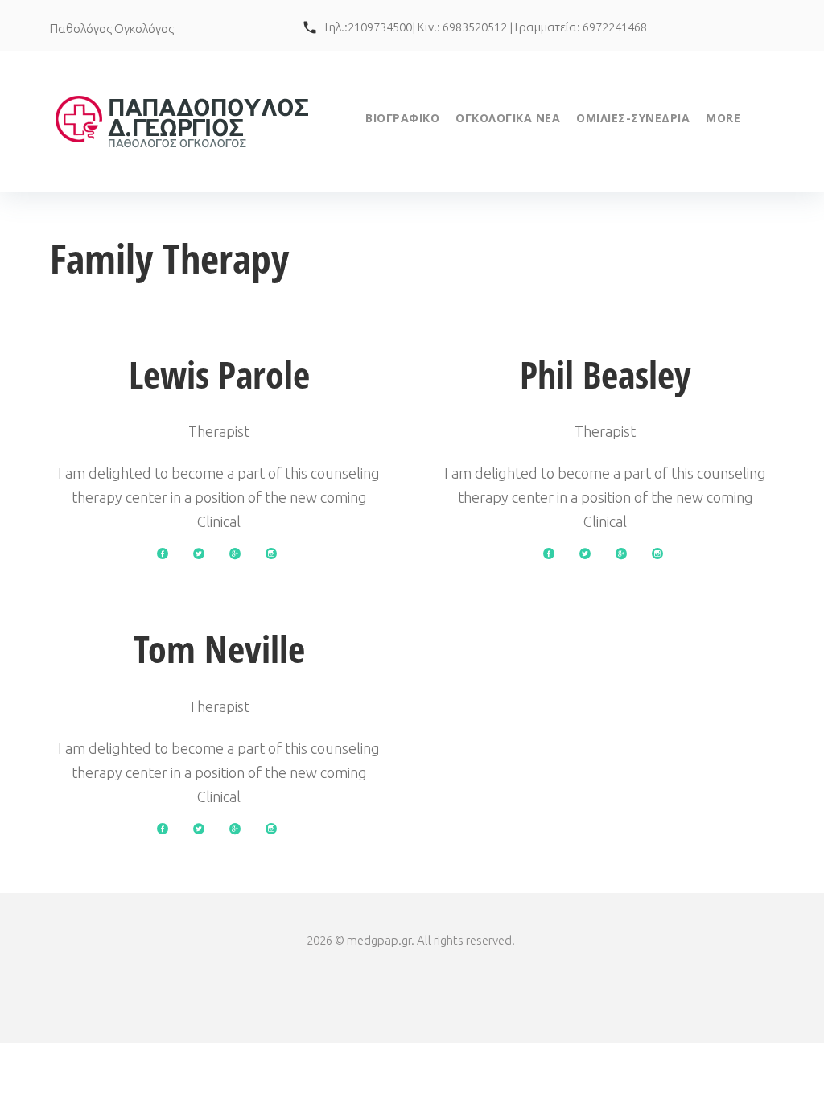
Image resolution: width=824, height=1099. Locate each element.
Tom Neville (219, 648)
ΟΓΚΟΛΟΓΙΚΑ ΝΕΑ (507, 118)
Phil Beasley (605, 374)
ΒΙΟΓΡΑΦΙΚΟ (402, 118)
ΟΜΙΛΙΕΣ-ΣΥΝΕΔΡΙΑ (633, 118)
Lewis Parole (219, 374)
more (723, 118)
